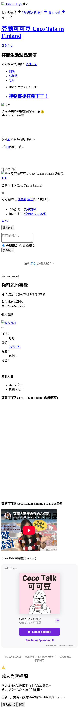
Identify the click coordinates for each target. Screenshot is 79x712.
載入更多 (7, 227)
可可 (4, 178)
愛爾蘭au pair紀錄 (35, 214)
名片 (12, 80)
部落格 (13, 76)
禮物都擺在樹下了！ (29, 96)
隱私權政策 (65, 656)
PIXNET (17, 656)
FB (8, 147)
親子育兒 (30, 209)
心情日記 (31, 64)
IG (8, 139)
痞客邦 (22, 199)
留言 (30, 199)
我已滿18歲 (9, 704)
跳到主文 (7, 45)
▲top (4, 220)
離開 (21, 704)
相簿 (12, 71)
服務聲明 (39, 660)
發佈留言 (7, 250)
